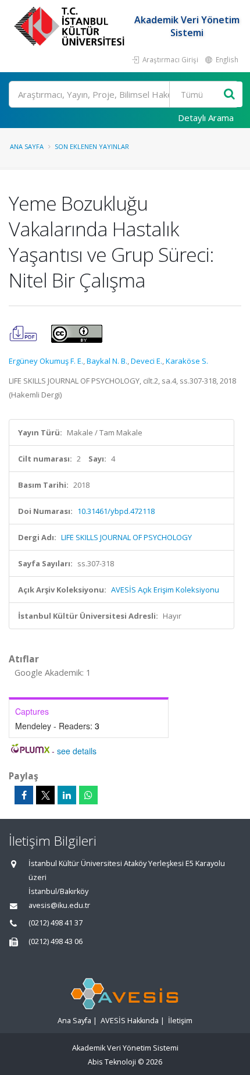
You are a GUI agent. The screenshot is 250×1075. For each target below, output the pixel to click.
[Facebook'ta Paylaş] (24, 795)
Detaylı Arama (206, 117)
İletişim (180, 1021)
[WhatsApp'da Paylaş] (88, 795)
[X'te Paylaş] (45, 795)
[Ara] (229, 94)
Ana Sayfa (27, 146)
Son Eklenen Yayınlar (92, 146)
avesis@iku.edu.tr (59, 905)
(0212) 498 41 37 (55, 923)
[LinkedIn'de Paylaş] (67, 795)
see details (77, 751)
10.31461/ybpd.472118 (116, 511)
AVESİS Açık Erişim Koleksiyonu (165, 589)
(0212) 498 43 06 (55, 941)
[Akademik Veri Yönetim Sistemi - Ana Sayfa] (71, 26)
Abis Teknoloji (112, 1062)
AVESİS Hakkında (130, 1021)
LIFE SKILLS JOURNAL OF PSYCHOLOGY (126, 537)
